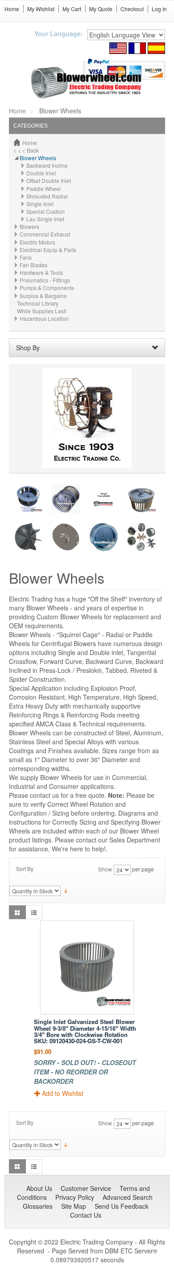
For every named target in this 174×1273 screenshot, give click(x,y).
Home (11, 8)
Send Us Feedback (122, 1206)
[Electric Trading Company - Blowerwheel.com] (87, 83)
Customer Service (86, 1188)
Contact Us (85, 1215)
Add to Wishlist (62, 1093)
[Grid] (17, 912)
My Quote (100, 8)
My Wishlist (40, 8)
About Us (39, 1188)
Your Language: (58, 33)
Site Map (73, 1206)
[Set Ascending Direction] (65, 890)
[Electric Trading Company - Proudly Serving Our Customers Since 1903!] (87, 417)
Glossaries (38, 1206)
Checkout (132, 8)
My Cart (71, 8)
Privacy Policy (74, 1197)
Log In (159, 8)
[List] (33, 912)
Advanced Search (128, 1197)
